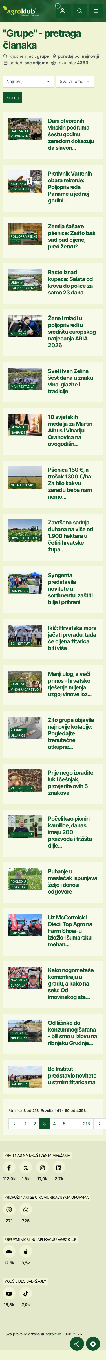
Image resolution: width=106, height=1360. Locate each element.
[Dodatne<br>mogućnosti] (93, 1344)
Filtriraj (12, 97)
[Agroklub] (21, 10)
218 (86, 1123)
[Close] (80, 11)
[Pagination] (14, 1124)
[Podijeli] (77, 1344)
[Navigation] (96, 11)
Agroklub (53, 1334)
